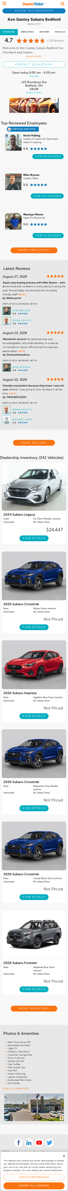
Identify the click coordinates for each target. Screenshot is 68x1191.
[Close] (64, 1156)
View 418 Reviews (47, 196)
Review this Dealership (34, 11)
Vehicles (60, 32)
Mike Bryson (21, 311)
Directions (34, 93)
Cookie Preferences (34, 1177)
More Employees (34, 250)
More (22, 295)
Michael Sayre (23, 420)
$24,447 (54, 530)
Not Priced (53, 619)
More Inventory (34, 1008)
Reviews (45, 32)
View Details (34, 538)
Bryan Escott (22, 321)
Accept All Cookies (34, 1186)
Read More (34, 57)
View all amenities (15, 1089)
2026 (21, 604)
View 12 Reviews (48, 235)
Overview (9, 32)
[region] (34, 1171)
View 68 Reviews (48, 156)
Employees (27, 32)
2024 (19, 514)
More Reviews (34, 443)
